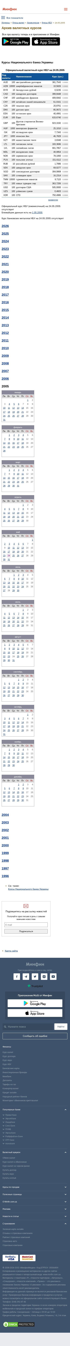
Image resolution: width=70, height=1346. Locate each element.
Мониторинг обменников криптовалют (20, 1100)
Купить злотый (9, 1178)
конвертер (53, 200)
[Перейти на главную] (9, 9)
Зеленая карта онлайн (13, 1229)
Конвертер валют (11, 1088)
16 (13, 443)
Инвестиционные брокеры (15, 1072)
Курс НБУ (7, 1064)
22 (9, 447)
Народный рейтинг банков (15, 1097)
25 (9, 416)
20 (18, 412)
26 (13, 416)
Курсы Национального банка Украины (28, 889)
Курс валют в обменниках (15, 1162)
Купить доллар (9, 1170)
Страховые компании (12, 1245)
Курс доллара (9, 1056)
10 (4, 408)
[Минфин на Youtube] (53, 976)
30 (13, 486)
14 (22, 408)
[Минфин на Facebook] (17, 976)
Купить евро (8, 1174)
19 (13, 412)
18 (9, 412)
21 (22, 412)
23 (13, 447)
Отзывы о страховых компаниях (18, 1233)
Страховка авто (10, 1241)
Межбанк (7, 1076)
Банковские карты (11, 1068)
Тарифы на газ (9, 1084)
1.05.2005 (37, 212)
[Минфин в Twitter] (35, 976)
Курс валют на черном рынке (16, 1166)
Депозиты (7, 1080)
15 (9, 443)
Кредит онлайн (10, 1092)
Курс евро (7, 1060)
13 (18, 408)
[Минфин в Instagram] (44, 976)
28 (22, 416)
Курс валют (8, 1052)
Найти (60, 1026)
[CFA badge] (44, 1258)
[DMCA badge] (35, 1325)
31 (4, 420)
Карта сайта (11, 950)
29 (9, 486)
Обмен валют (9, 1158)
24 (4, 416)
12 (13, 408)
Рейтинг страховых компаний (16, 1237)
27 (18, 416)
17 (4, 412)
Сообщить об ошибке (35, 1036)
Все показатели (15, 18)
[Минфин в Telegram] (26, 976)
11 (9, 408)
